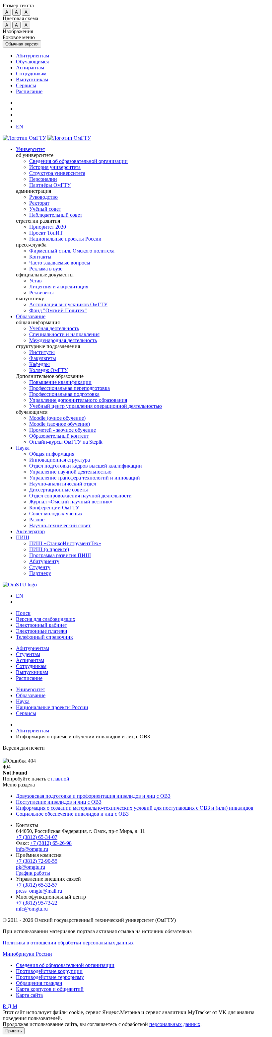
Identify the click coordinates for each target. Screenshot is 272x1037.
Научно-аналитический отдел (62, 483)
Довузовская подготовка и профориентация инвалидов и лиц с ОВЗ (93, 796)
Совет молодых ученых (56, 513)
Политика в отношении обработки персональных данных (68, 942)
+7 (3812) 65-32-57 (36, 885)
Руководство (43, 197)
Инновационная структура (59, 460)
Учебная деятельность (54, 328)
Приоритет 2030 (47, 227)
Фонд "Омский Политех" (58, 310)
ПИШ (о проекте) (49, 549)
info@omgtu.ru (32, 849)
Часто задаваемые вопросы (59, 262)
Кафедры (39, 364)
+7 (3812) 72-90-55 (36, 861)
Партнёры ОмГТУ (50, 185)
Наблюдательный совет (55, 215)
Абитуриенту (44, 561)
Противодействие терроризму (50, 977)
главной (60, 778)
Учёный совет (45, 209)
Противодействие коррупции (49, 971)
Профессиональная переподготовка (69, 388)
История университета (55, 167)
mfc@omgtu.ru (32, 909)
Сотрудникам (31, 73)
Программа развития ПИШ (60, 555)
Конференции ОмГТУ (54, 507)
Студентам (28, 654)
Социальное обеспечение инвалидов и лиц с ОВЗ (72, 814)
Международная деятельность (63, 340)
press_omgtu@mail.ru (39, 891)
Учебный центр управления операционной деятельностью (95, 406)
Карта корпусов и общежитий (50, 989)
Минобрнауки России (27, 954)
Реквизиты (41, 292)
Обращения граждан (39, 983)
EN (19, 596)
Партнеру (40, 573)
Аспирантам (30, 67)
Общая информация (51, 454)
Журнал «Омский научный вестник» (70, 501)
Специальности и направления (64, 334)
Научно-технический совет (60, 525)
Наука (23, 448)
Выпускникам (32, 79)
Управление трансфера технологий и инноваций (84, 478)
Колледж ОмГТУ (48, 370)
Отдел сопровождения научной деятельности (80, 495)
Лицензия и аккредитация (58, 286)
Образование (30, 316)
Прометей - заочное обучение (62, 430)
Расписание (29, 91)
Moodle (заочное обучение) (59, 424)
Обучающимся (32, 61)
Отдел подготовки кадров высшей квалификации (85, 466)
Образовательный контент (59, 436)
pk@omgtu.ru (30, 867)
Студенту (39, 567)
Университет (30, 149)
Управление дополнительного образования (78, 400)
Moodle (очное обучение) (57, 418)
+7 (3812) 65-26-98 (51, 843)
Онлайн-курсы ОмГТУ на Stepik (65, 442)
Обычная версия (21, 43)
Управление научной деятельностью (70, 472)
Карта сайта (29, 995)
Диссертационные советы (58, 489)
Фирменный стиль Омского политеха (71, 251)
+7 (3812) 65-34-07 (36, 837)
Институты (42, 352)
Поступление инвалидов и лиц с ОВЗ (59, 802)
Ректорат (39, 203)
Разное (36, 519)
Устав (35, 280)
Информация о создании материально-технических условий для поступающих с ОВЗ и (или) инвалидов (134, 808)
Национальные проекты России (65, 239)
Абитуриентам (32, 55)
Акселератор (30, 531)
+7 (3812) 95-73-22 (36, 903)
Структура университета (57, 173)
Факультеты (42, 358)
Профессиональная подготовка (64, 394)
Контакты (40, 256)
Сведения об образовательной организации (78, 161)
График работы (33, 873)
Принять (13, 1030)
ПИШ (22, 537)
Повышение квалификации (60, 382)
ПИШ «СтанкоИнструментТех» (65, 543)
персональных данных (174, 1024)
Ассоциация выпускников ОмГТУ (68, 304)
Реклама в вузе (45, 268)
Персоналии (43, 179)
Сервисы (26, 85)
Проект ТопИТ (46, 233)
